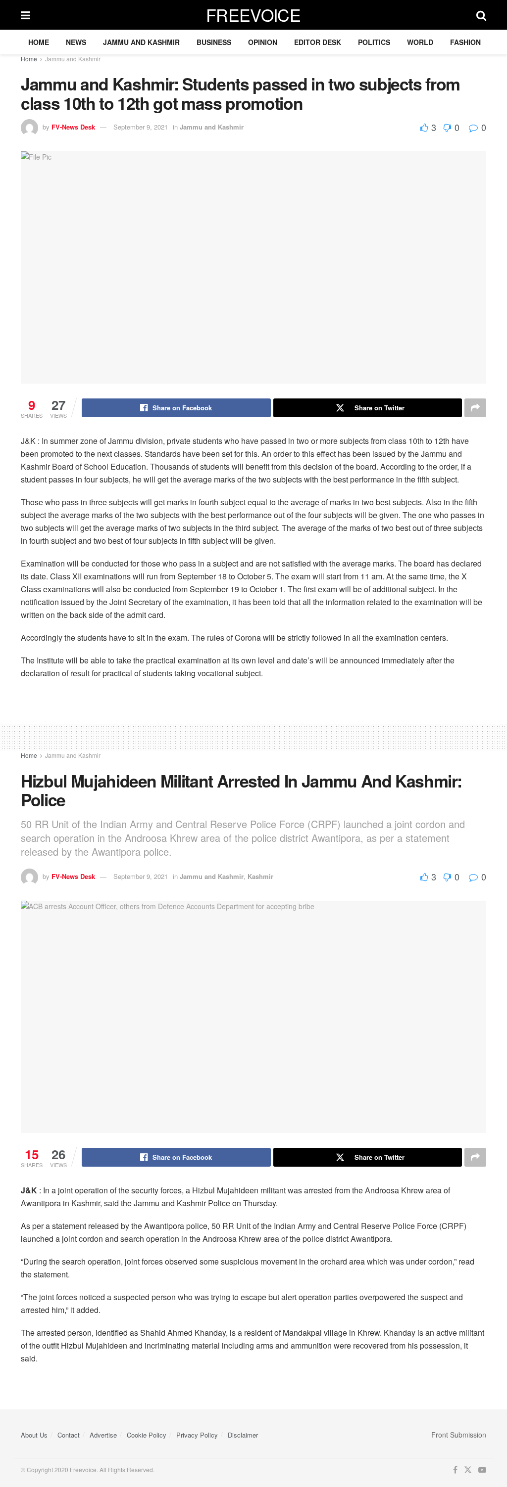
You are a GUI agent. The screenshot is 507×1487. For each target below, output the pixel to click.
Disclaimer (243, 1435)
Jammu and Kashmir (141, 42)
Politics (374, 42)
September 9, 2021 (140, 126)
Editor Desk (317, 42)
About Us (34, 1435)
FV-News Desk (73, 126)
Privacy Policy (197, 1435)
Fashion (465, 42)
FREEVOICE (253, 14)
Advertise (103, 1435)
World (420, 42)
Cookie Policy (146, 1435)
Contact (68, 1435)
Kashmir (260, 876)
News (76, 42)
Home (38, 42)
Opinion (262, 42)
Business (214, 42)
